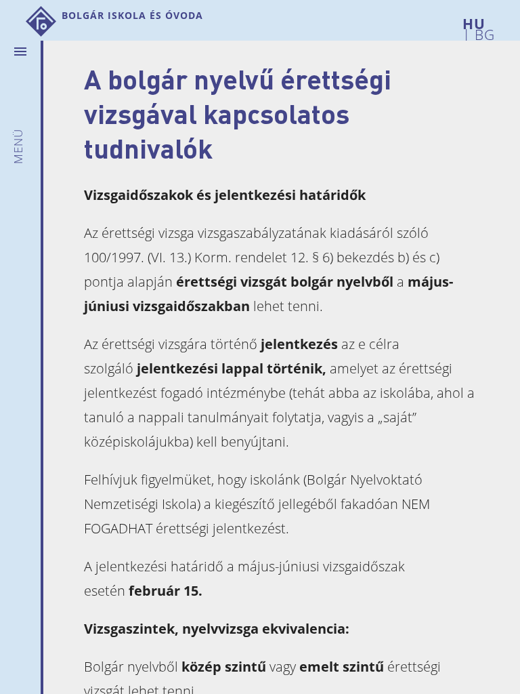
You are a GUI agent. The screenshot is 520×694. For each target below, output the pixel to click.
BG (483, 32)
